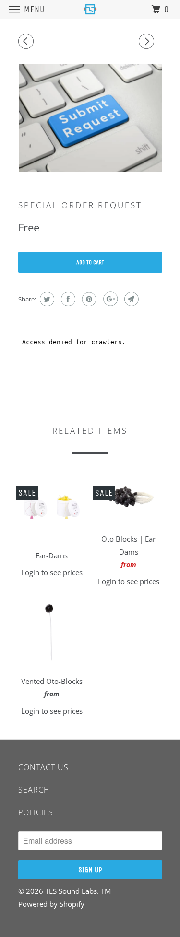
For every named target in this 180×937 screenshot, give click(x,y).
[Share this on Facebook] (67, 299)
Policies (35, 812)
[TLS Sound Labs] (90, 9)
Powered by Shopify (51, 904)
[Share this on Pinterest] (88, 299)
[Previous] (27, 41)
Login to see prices (52, 572)
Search (34, 790)
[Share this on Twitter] (45, 299)
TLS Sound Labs (71, 891)
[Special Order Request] (90, 118)
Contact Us (43, 767)
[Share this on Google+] (109, 299)
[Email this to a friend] (130, 299)
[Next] (148, 41)
